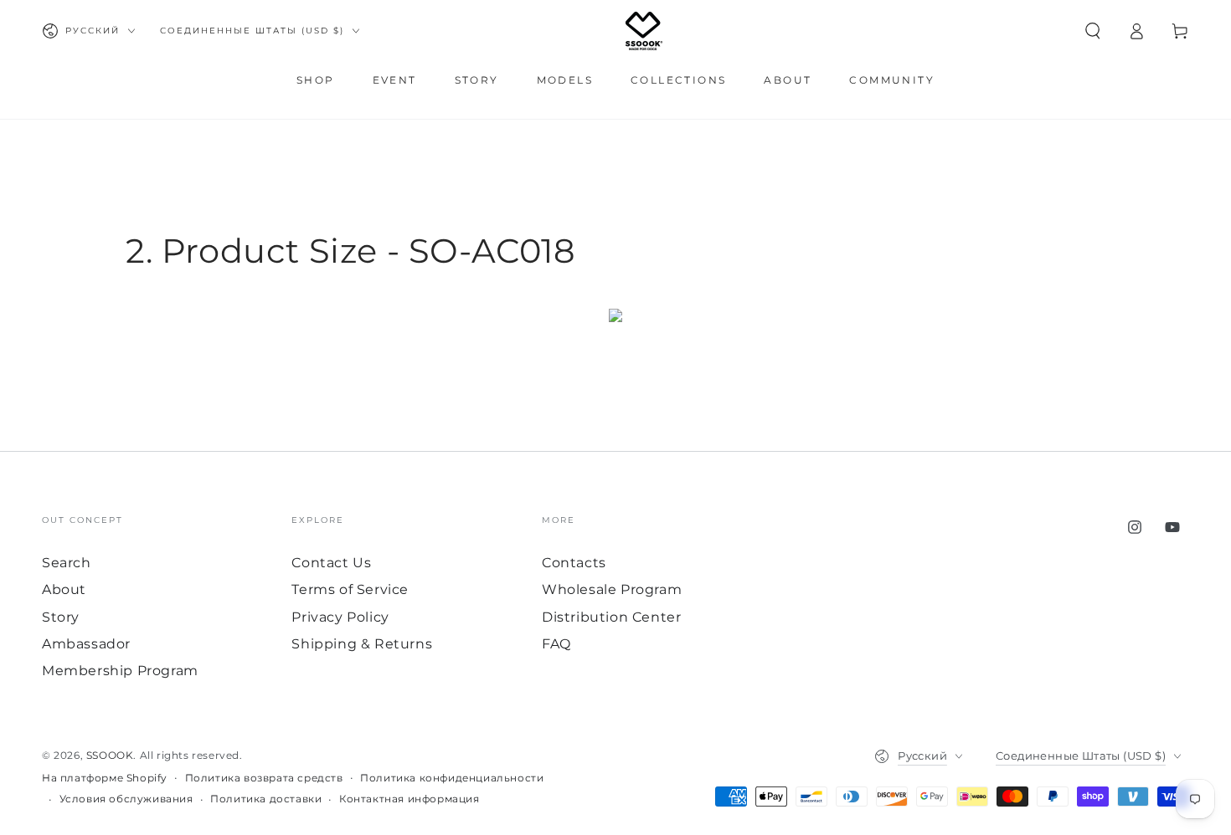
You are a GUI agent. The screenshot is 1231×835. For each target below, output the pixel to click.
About (64, 589)
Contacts (574, 563)
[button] (1093, 31)
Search (66, 563)
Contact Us (331, 563)
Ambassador (86, 644)
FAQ (556, 644)
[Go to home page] (644, 31)
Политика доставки (266, 798)
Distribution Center (611, 617)
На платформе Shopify (104, 777)
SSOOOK (110, 755)
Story (61, 617)
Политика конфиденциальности (451, 777)
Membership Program (120, 671)
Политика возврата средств (264, 777)
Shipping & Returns (361, 644)
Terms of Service (350, 589)
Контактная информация (409, 798)
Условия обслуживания (126, 798)
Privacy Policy (340, 617)
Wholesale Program (612, 589)
